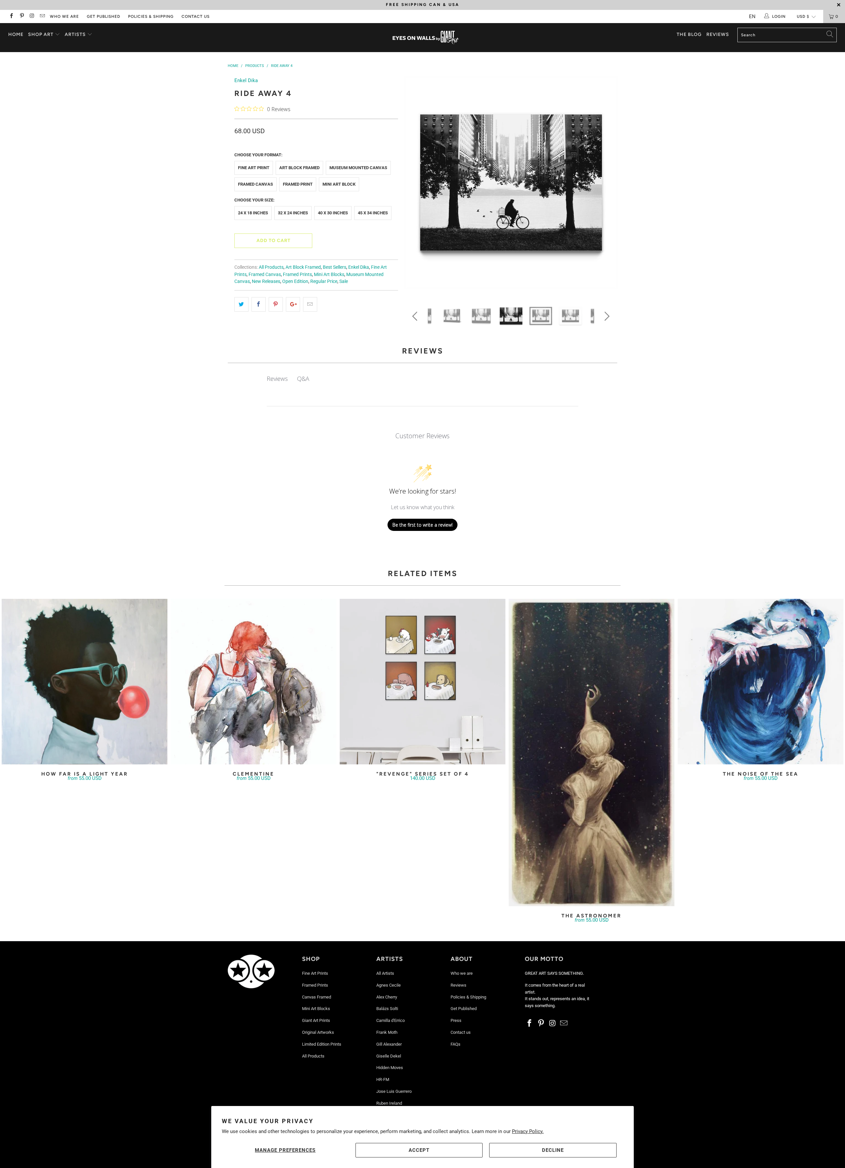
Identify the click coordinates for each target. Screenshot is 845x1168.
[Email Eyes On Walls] (42, 16)
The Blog (689, 34)
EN (752, 16)
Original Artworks (318, 1032)
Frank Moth (386, 1032)
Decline (553, 1150)
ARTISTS (76, 34)
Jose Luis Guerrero (394, 1091)
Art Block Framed (299, 167)
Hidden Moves (389, 1067)
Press (456, 1020)
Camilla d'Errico (390, 1020)
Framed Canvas (255, 184)
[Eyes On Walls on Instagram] (32, 16)
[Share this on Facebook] (259, 304)
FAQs (455, 1044)
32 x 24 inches (293, 212)
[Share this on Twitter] (241, 304)
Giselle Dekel (388, 1056)
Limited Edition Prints (321, 1044)
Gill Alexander (389, 1044)
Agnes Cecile (388, 985)
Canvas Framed (316, 997)
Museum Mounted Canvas (358, 167)
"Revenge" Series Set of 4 (422, 681)
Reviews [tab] (277, 379)
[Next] (606, 185)
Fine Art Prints (315, 973)
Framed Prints (297, 274)
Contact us (196, 16)
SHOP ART (40, 34)
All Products (271, 267)
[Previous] (416, 185)
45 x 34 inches (373, 212)
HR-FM (382, 1079)
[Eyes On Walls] (425, 37)
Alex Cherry (386, 997)
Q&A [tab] (303, 379)
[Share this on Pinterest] (276, 304)
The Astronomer (591, 753)
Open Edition (295, 281)
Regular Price (323, 281)
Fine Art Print (253, 167)
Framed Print (298, 184)
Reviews (717, 34)
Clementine (253, 681)
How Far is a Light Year (84, 681)
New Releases (266, 281)
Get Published (103, 16)
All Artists (385, 973)
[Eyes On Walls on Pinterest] (21, 16)
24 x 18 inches (253, 212)
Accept (419, 1150)
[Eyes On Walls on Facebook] (11, 16)
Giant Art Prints (316, 1020)
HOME (15, 34)
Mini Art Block (338, 184)
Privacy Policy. (528, 1131)
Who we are (64, 16)
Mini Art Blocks (329, 274)
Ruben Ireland (389, 1103)
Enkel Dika (246, 80)
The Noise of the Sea (760, 681)
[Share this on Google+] (293, 304)
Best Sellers (334, 267)
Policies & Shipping (151, 16)
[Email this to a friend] (310, 304)
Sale (343, 281)
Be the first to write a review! (422, 525)
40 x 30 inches (333, 212)
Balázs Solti (387, 1008)
